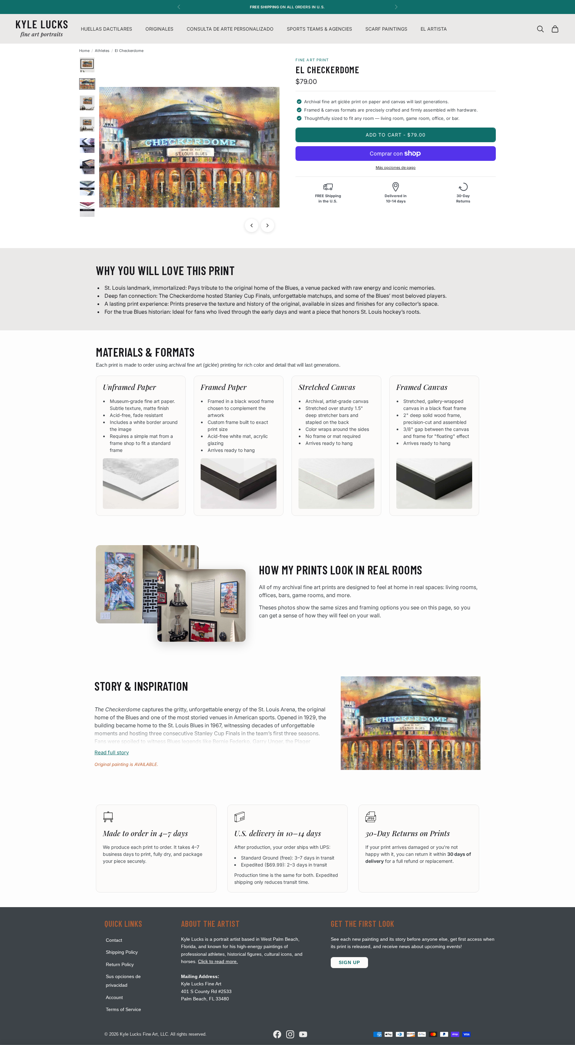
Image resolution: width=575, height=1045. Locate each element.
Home (84, 50)
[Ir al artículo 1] (87, 65)
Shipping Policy (122, 952)
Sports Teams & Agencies (319, 29)
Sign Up (349, 962)
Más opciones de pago (396, 167)
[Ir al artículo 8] (87, 209)
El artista (434, 29)
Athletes (102, 50)
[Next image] (267, 225)
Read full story (112, 752)
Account (114, 997)
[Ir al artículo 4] (87, 124)
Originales (159, 29)
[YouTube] (303, 1034)
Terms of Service (123, 1009)
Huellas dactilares (106, 29)
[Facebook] (277, 1034)
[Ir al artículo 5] (87, 146)
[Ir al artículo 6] (87, 167)
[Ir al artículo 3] (87, 103)
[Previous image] (251, 225)
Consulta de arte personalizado (230, 29)
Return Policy (120, 964)
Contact (114, 940)
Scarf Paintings (386, 29)
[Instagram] (290, 1034)
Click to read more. (218, 961)
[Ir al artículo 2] (87, 83)
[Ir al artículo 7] (87, 188)
